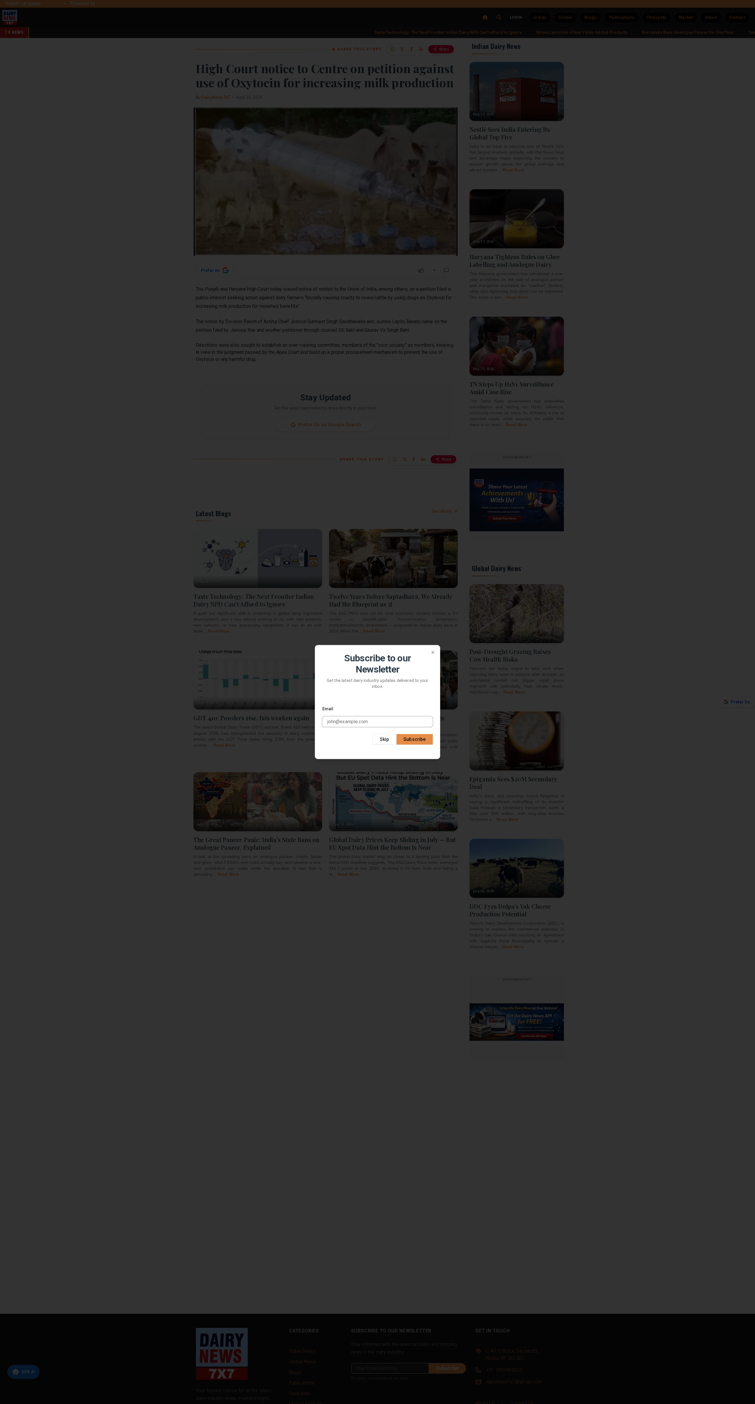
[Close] (433, 652)
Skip (384, 739)
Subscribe (414, 739)
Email (328, 708)
